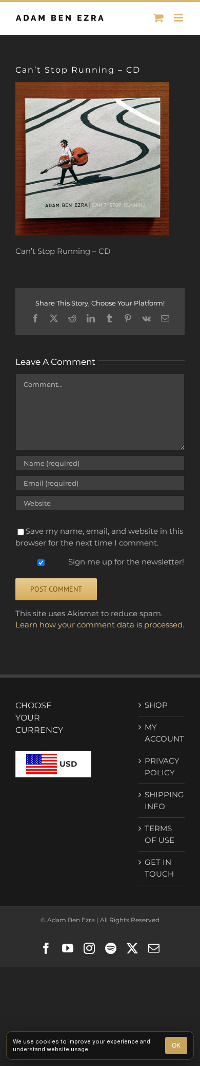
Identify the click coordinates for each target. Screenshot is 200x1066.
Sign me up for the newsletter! (125, 562)
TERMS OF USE (159, 834)
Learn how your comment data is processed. (99, 624)
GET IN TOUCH (159, 868)
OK (176, 1045)
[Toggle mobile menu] (179, 17)
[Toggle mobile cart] (158, 17)
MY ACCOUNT (162, 733)
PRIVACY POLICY (162, 766)
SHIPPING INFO (162, 800)
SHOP (156, 705)
